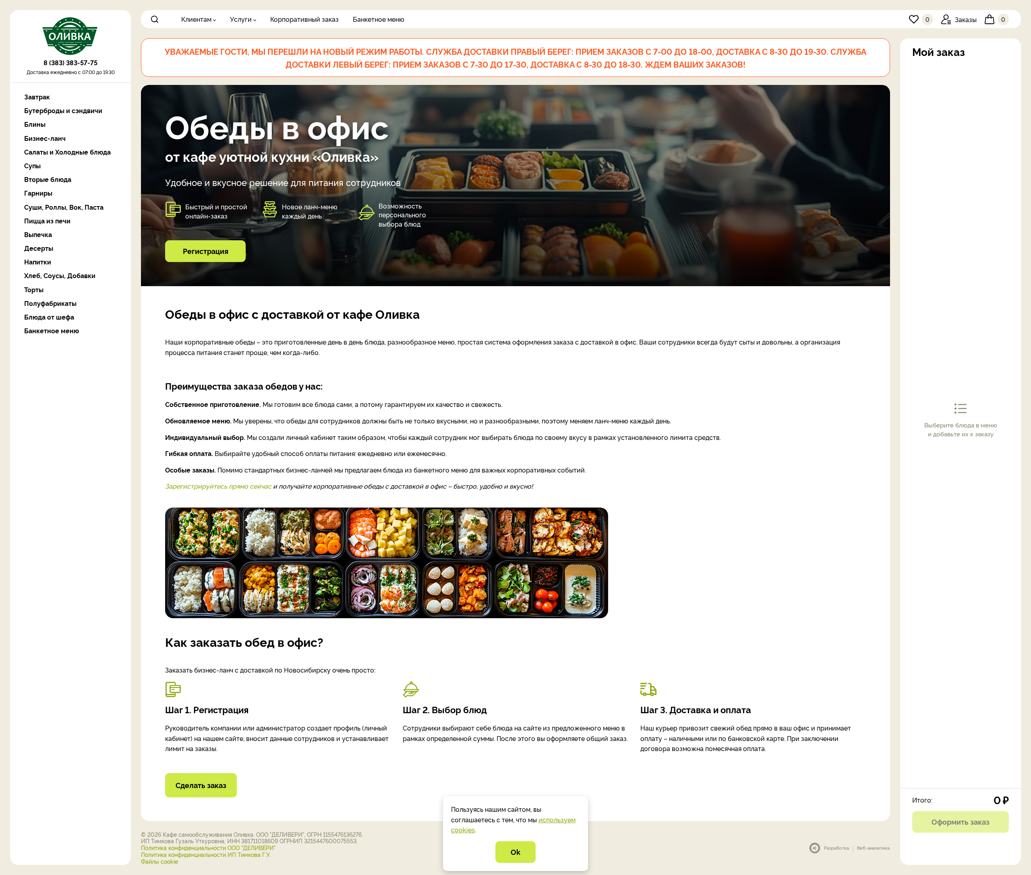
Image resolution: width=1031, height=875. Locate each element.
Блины (35, 124)
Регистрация (205, 251)
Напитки (37, 262)
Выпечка (38, 234)
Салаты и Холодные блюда (67, 152)
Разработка (836, 848)
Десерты (38, 248)
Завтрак (37, 97)
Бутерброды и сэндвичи (63, 110)
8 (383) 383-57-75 (70, 62)
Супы (32, 165)
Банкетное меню (378, 18)
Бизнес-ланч (45, 138)
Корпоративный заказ (304, 18)
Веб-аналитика (873, 848)
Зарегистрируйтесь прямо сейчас (218, 485)
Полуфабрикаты (50, 303)
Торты (33, 289)
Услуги (241, 18)
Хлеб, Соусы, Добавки (59, 275)
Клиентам (196, 18)
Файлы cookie (159, 861)
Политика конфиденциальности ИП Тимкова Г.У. (206, 854)
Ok (515, 851)
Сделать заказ (201, 785)
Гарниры (38, 193)
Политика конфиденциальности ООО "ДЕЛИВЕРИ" (208, 847)
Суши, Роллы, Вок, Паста (64, 207)
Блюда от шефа (49, 317)
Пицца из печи (47, 221)
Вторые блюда (47, 179)
